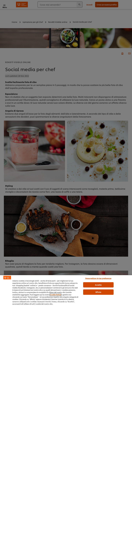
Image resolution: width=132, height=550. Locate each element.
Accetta (98, 285)
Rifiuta (98, 292)
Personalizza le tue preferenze (98, 278)
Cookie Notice (55, 295)
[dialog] (66, 412)
